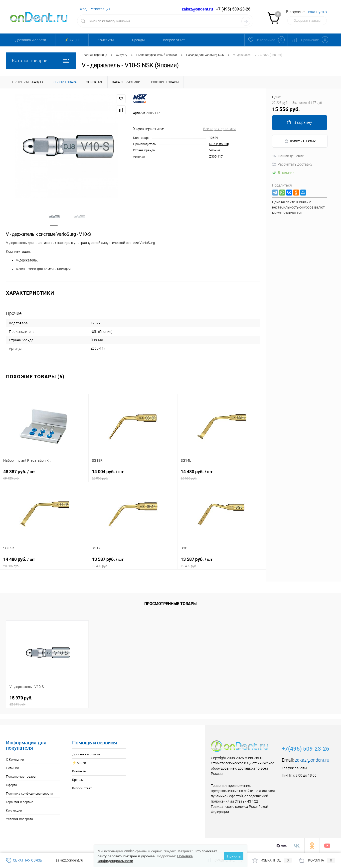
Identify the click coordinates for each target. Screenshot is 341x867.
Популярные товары (21, 776)
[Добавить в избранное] (121, 98)
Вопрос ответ (174, 40)
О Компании (15, 759)
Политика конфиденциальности (29, 793)
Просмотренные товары (170, 603)
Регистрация (100, 9)
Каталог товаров (29, 60)
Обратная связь (27, 860)
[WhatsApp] (282, 193)
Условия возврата (19, 819)
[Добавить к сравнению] (121, 109)
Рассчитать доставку (295, 164)
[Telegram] (275, 193)
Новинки (12, 768)
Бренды (138, 40)
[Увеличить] (66, 146)
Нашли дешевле (291, 156)
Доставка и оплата (30, 40)
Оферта (11, 785)
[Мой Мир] (303, 193)
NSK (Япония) (219, 144)
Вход (83, 9)
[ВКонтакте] (289, 193)
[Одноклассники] (296, 193)
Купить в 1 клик (303, 141)
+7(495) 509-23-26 (305, 749)
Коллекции (14, 810)
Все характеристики (219, 129)
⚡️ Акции (71, 40)
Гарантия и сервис (19, 802)
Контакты (106, 40)
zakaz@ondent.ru (197, 9)
